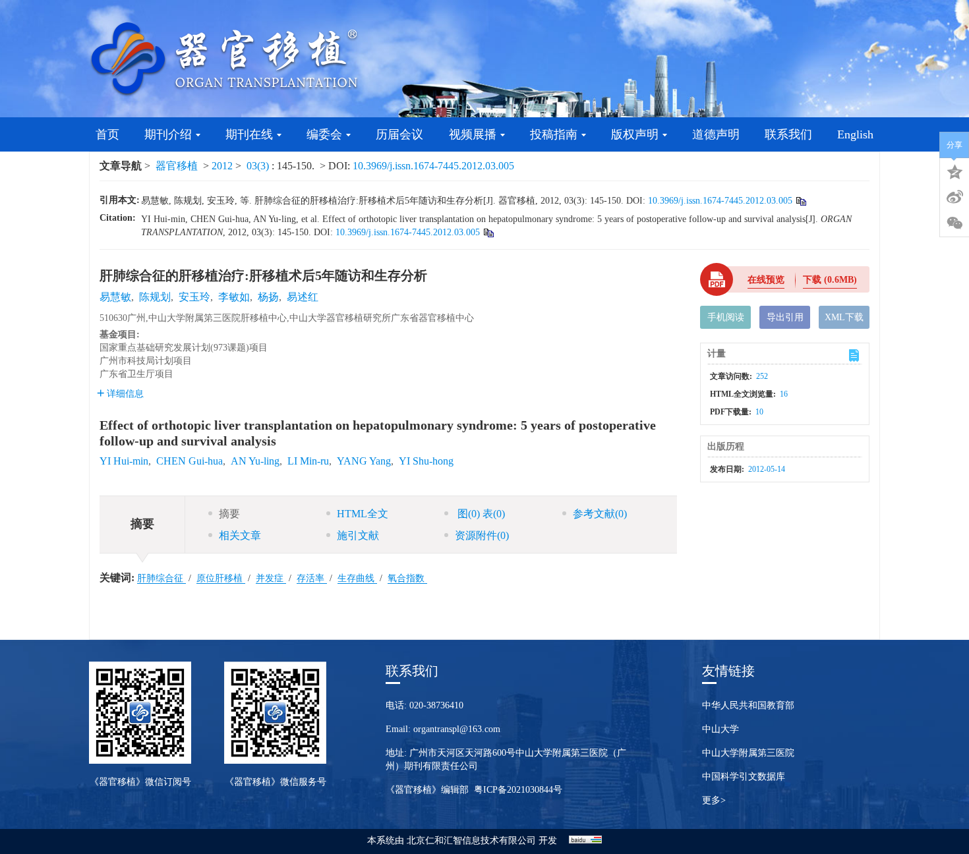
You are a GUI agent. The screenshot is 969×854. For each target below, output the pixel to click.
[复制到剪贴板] (800, 201)
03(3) (259, 165)
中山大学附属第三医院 (748, 753)
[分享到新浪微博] (954, 197)
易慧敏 (115, 296)
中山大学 (720, 729)
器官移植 (177, 165)
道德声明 (716, 134)
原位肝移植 (220, 578)
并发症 (271, 578)
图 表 (480, 513)
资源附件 (482, 535)
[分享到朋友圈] (954, 223)
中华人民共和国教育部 (748, 705)
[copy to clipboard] (488, 232)
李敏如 (234, 296)
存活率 (312, 578)
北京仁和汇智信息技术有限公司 (471, 840)
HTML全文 (362, 513)
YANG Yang (364, 461)
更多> (714, 800)
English (855, 134)
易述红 (302, 296)
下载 (830, 280)
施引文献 (358, 535)
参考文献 (600, 513)
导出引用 (785, 317)
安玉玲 (194, 296)
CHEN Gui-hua (189, 461)
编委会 (324, 134)
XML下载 (844, 317)
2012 (222, 165)
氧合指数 (407, 578)
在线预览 (766, 280)
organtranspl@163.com (456, 729)
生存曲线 (357, 578)
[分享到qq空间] (954, 170)
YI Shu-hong (426, 461)
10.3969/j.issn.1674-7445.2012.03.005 (433, 165)
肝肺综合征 (161, 578)
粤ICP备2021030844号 (518, 790)
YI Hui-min (124, 461)
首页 (107, 134)
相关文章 (240, 535)
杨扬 (268, 296)
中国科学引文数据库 (743, 777)
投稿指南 (553, 134)
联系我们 (788, 134)
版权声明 (635, 134)
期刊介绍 (168, 134)
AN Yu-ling (255, 461)
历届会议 (399, 134)
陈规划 (155, 296)
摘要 (229, 513)
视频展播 (472, 134)
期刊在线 (249, 134)
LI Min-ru (308, 461)
